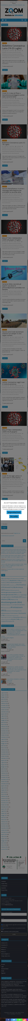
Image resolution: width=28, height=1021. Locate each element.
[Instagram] (25, 1020)
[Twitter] (14, 1020)
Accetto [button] (14, 516)
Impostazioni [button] (14, 512)
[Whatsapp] (19, 1020)
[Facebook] (8, 1020)
